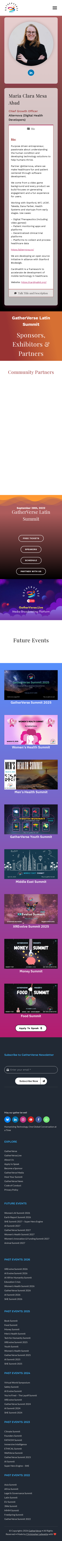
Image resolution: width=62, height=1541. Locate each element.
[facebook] (38, 1119)
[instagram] (23, 1119)
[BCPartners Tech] (45, 380)
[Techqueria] (17, 458)
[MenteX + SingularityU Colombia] (17, 395)
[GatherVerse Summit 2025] (31, 671)
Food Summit (31, 1016)
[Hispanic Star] (45, 395)
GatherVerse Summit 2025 (31, 702)
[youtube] (31, 1119)
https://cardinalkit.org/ (34, 282)
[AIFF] (31, 473)
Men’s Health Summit (31, 792)
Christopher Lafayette (37, 1534)
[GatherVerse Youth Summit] (31, 805)
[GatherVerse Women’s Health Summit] (31, 716)
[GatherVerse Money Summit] (31, 940)
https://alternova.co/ (22, 249)
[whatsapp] (46, 1119)
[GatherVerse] (11, 3)
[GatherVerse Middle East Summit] (31, 850)
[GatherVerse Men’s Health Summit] (31, 760)
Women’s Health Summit (31, 747)
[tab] (31, 128)
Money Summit (31, 971)
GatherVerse (35, 1530)
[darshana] (17, 411)
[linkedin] (31, 73)
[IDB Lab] (45, 442)
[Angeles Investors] (45, 458)
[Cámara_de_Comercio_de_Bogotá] (45, 426)
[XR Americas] (17, 380)
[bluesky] (7, 1119)
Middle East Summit (31, 881)
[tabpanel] (31, 210)
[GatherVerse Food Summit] (31, 984)
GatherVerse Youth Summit (31, 836)
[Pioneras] (17, 442)
